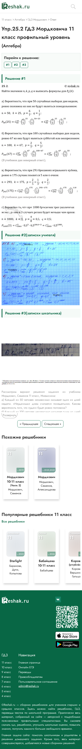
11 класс (7, 662)
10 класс (7, 667)
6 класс (6, 686)
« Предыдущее (29, 424)
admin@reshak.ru (29, 686)
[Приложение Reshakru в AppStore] (67, 638)
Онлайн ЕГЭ (26, 667)
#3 (24, 65)
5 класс (6, 691)
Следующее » (52, 424)
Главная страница (29, 662)
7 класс (6, 682)
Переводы (25, 672)
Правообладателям (31, 677)
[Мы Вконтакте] (58, 599)
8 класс (6, 677)
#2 (16, 65)
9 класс (6, 672)
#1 (7, 65)
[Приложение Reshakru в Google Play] (67, 647)
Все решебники (13, 521)
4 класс (6, 696)
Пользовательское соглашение (38, 682)
